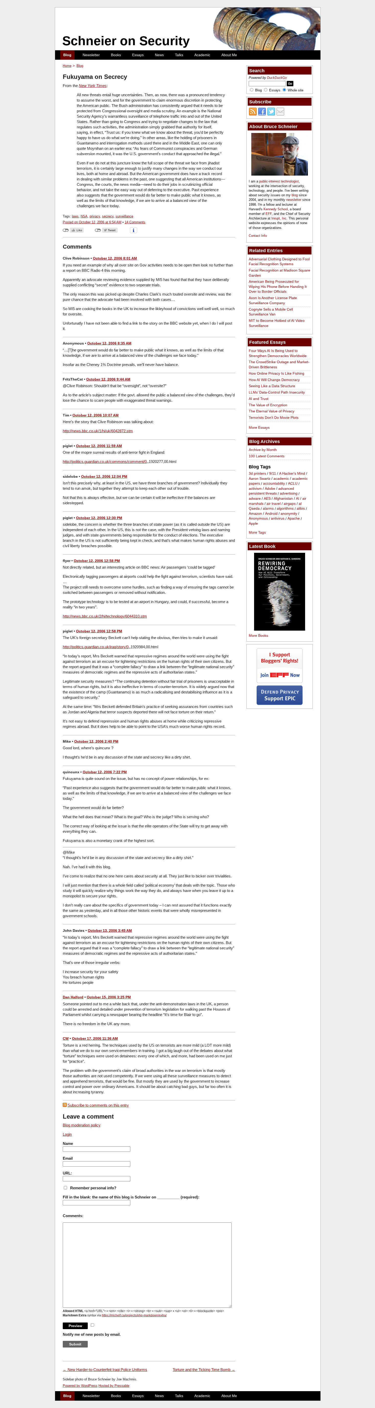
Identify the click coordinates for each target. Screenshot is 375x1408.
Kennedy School (276, 209)
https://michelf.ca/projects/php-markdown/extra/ (134, 1315)
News (159, 55)
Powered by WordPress (80, 1386)
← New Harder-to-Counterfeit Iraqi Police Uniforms (105, 1369)
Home (67, 66)
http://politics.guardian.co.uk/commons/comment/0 (105, 461)
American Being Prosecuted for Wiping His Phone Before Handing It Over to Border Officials (278, 286)
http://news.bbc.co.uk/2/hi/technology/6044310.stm (105, 616)
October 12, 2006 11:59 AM (99, 446)
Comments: (73, 1216)
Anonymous (258, 519)
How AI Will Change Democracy (274, 380)
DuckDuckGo (277, 78)
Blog (67, 55)
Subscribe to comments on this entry (98, 1105)
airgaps (290, 503)
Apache (294, 519)
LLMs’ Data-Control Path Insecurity (277, 392)
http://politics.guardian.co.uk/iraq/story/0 (96, 647)
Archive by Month (263, 450)
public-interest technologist (279, 181)
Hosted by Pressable (113, 1386)
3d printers (257, 473)
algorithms (285, 509)
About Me (229, 55)
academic (281, 478)
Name (68, 1143)
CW (66, 1038)
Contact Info (258, 236)
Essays (138, 55)
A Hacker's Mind (292, 473)
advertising (288, 494)
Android (271, 513)
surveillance (124, 216)
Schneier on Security (126, 41)
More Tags (257, 532)
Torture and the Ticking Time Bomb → (204, 1369)
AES (267, 498)
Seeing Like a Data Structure (272, 386)
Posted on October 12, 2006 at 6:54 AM (92, 222)
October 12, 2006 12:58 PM (97, 561)
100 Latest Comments (266, 456)
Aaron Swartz (259, 478)
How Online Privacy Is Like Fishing (276, 373)
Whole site (295, 90)
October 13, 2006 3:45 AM (110, 930)
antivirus (277, 519)
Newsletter (91, 55)
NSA (84, 216)
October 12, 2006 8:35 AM (109, 343)
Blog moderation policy (82, 1125)
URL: (67, 1173)
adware (255, 498)
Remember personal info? (93, 1188)
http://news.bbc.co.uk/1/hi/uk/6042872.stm (98, 431)
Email (68, 1158)
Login (67, 1134)
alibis (301, 509)
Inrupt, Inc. (279, 218)
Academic (202, 55)
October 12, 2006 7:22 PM (105, 772)
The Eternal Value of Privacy (271, 411)
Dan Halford (73, 997)
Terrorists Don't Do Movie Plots (273, 417)
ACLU (292, 484)
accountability (274, 484)
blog (295, 195)
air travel (274, 503)
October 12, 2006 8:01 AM (115, 258)
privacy (95, 216)
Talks (179, 55)
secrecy (108, 216)
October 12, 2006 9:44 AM (108, 379)
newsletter (293, 200)
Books (116, 55)
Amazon (255, 513)
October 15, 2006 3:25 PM (109, 997)
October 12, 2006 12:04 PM (104, 476)
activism (255, 488)
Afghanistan (283, 498)
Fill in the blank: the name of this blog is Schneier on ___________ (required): (131, 1197)
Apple (253, 523)
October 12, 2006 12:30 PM (99, 518)
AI (297, 498)
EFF (269, 214)
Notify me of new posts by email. (92, 1334)
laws (75, 216)
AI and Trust (258, 399)
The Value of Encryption (268, 405)
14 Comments (135, 222)
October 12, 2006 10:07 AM (95, 415)
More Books (258, 635)
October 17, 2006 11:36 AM (95, 1038)
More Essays (259, 427)
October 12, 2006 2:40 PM (96, 741)
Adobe (270, 488)
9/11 (272, 473)
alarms (268, 509)
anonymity (289, 513)
